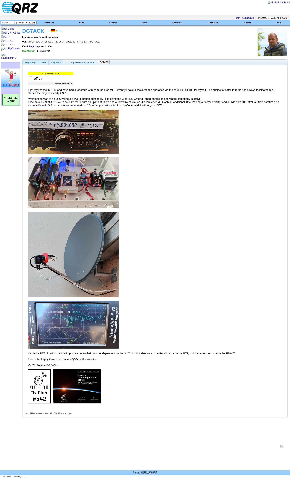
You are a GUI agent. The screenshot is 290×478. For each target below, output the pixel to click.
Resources (212, 22)
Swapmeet (177, 22)
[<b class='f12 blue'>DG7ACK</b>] (272, 55)
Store (144, 22)
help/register (248, 18)
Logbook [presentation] (56, 62)
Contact (247, 22)
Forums (113, 22)
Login (279, 22)
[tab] (30, 62)
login (237, 18)
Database (49, 22)
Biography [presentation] (30, 62)
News (81, 22)
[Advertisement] (151, 446)
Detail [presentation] (43, 62)
